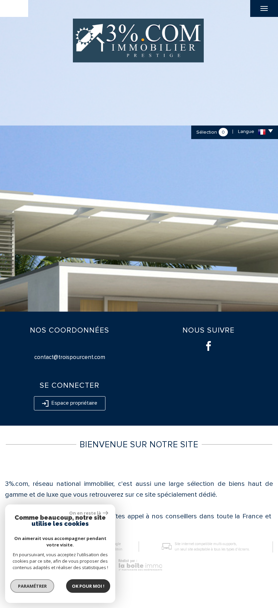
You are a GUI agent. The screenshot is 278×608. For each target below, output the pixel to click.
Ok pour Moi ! (88, 586)
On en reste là (85, 513)
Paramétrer (32, 586)
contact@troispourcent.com (69, 357)
